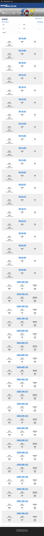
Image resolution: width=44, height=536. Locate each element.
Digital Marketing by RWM (22, 531)
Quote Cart (39, 18)
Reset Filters (40, 22)
